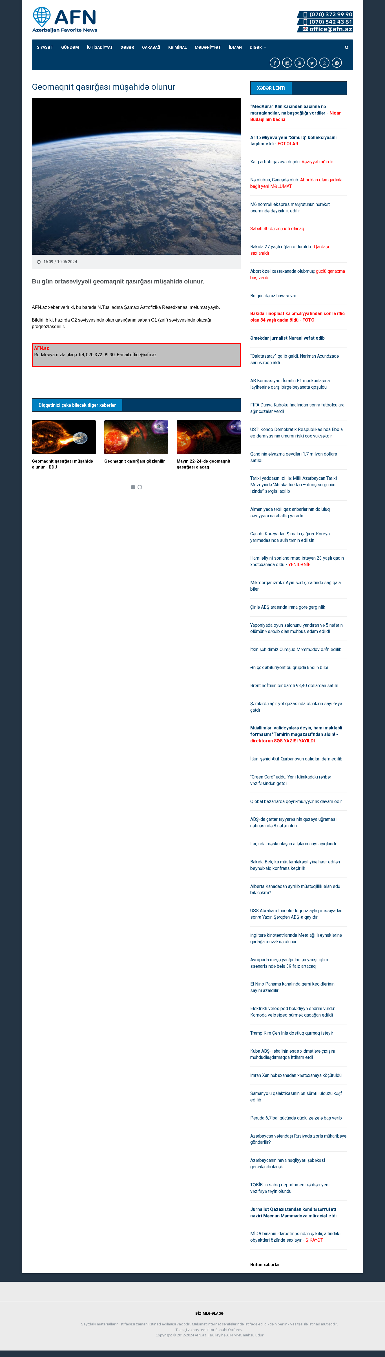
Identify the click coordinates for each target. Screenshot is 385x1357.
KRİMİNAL (177, 47)
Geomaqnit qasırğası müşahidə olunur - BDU (62, 464)
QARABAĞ (151, 47)
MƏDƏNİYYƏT (208, 47)
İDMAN (235, 47)
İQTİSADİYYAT (100, 47)
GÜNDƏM (70, 47)
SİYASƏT (45, 47)
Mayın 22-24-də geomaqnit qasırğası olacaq (203, 464)
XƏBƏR (127, 47)
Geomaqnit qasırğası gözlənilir (134, 461)
